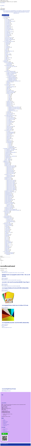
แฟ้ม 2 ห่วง (6, 237)
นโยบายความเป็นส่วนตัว (6, 431)
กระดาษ (4, 10)
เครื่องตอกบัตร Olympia (10, 170)
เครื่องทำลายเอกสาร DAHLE (11, 181)
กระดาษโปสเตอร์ (7, 34)
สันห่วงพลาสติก (9, 140)
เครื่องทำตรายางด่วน (8, 178)
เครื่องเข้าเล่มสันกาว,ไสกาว (9, 196)
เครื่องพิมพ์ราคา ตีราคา (10, 104)
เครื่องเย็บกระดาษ (9, 106)
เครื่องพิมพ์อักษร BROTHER (12, 78)
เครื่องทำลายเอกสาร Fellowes (11, 183)
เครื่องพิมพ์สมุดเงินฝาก (8, 194)
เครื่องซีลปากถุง (7, 163)
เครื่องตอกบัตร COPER (10, 167)
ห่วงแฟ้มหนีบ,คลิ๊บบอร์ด (11, 147)
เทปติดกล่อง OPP (7, 54)
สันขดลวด (8, 137)
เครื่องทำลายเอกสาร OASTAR (11, 188)
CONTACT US (5, 425)
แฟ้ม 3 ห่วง (6, 238)
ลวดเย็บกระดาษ (9, 93)
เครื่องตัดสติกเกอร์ (7, 177)
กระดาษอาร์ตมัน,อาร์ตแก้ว (8, 29)
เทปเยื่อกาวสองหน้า (8, 57)
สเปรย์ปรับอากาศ (9, 219)
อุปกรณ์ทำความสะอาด (10, 220)
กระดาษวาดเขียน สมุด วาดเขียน (11, 66)
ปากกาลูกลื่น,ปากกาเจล (10, 119)
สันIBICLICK (8, 136)
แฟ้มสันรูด (6, 245)
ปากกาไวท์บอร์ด (9, 124)
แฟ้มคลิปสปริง (7, 241)
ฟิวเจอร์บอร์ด (7, 155)
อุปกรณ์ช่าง (7, 222)
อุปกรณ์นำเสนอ (11, 12)
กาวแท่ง (6, 49)
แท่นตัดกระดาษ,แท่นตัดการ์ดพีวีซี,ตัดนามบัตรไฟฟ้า (12, 210)
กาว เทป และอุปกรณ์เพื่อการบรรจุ (8, 41)
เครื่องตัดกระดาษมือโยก (10, 175)
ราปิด (9, 96)
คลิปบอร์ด (6, 226)
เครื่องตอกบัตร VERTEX (10, 173)
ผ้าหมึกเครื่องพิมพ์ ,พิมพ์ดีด (9, 253)
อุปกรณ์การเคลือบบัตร (8, 62)
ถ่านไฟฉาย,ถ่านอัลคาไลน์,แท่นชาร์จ (11, 72)
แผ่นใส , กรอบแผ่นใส (8, 159)
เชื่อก (6, 53)
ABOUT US (4, 420)
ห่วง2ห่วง (9, 143)
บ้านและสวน (27, 12)
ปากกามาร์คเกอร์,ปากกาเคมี (11, 118)
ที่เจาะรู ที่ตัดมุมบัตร (9, 90)
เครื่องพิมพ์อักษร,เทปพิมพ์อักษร (11, 77)
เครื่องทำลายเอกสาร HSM (10, 185)
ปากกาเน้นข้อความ (9, 122)
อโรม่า (9, 97)
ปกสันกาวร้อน (9, 134)
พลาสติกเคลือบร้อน (9, 63)
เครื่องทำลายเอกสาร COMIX (11, 180)
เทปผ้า (6, 55)
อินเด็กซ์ (6, 236)
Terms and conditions (6, 424)
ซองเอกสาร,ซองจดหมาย (8, 37)
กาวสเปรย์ (6, 48)
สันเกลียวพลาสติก (9, 141)
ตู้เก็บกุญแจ (7, 213)
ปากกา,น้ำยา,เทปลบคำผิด (10, 117)
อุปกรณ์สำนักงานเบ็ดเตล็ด (9, 84)
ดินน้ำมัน (8, 67)
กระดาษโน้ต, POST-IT (8, 33)
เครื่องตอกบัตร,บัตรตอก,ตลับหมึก (10, 165)
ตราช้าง (9, 94)
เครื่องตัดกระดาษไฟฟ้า (10, 176)
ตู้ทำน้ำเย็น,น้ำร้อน (7, 162)
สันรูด (7, 139)
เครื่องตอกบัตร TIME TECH (11, 172)
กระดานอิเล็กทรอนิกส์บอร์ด (9, 150)
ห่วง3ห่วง (9, 144)
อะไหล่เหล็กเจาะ (9, 204)
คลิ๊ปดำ (8, 88)
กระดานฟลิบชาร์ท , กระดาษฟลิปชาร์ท (10, 149)
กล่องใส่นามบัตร (7, 42)
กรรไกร (8, 85)
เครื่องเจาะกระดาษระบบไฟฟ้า (9, 207)
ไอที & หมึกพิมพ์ (6, 12)
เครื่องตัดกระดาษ (7, 174)
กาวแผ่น (8, 131)
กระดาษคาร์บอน (7, 22)
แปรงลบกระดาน (9, 128)
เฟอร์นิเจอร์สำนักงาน (6, 211)
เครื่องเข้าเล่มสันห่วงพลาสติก (9, 199)
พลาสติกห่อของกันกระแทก (9, 51)
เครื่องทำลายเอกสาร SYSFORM (11, 189)
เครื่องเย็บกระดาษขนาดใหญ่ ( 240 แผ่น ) (14, 108)
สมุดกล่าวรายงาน (7, 234)
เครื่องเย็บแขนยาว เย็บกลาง (12, 110)
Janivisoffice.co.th (5, 443)
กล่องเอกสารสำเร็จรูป (8, 224)
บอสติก (9, 95)
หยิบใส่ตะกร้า (6, 290)
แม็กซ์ (9, 100)
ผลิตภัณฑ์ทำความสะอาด (8, 217)
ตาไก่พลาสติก (7, 230)
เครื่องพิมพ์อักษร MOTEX (12, 80)
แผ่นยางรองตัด (9, 114)
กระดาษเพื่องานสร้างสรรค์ (8, 31)
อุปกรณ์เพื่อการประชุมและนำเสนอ (8, 148)
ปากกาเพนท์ (8, 123)
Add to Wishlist (4, 271)
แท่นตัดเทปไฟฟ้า (9, 112)
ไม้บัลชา (8, 70)
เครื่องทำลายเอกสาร (8, 179)
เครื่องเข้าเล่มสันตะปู (8, 198)
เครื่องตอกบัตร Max (10, 169)
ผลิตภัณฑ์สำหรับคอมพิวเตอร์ (9, 252)
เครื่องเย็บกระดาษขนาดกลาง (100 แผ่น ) (14, 107)
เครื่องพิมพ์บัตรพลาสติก (8, 193)
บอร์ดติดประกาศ (7, 153)
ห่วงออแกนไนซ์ (10, 146)
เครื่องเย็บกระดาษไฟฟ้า (8, 208)
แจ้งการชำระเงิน (5, 430)
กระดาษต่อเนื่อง (7, 23)
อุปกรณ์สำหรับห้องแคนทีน (10, 221)
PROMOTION (5, 16)
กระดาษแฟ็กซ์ (7, 32)
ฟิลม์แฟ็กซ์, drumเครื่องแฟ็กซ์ (11, 73)
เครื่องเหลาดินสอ (9, 127)
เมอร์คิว (9, 98)
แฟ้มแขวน (6, 248)
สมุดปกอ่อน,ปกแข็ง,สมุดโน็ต (9, 39)
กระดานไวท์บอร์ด (7, 151)
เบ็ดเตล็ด (8, 111)
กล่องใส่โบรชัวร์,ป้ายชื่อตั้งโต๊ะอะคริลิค (10, 152)
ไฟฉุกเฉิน (8, 83)
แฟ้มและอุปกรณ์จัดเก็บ (26, 10)
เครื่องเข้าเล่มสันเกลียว (8, 200)
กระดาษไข (6, 36)
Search (1, 257)
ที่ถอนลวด (8, 89)
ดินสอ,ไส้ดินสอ (9, 116)
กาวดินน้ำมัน (7, 44)
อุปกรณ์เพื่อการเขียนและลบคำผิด (9, 115)
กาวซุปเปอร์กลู (7, 43)
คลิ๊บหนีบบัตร (8, 87)
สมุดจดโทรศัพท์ (7, 235)
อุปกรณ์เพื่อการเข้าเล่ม (8, 130)
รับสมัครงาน (4, 423)
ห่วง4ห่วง (9, 145)
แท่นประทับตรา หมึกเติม (10, 113)
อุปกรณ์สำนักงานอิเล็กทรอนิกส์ (9, 71)
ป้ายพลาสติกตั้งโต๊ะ (8, 154)
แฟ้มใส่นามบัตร (7, 250)
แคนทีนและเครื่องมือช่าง (21, 12)
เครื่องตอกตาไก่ (7, 164)
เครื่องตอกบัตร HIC (9, 168)
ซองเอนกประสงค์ (7, 229)
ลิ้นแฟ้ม (6, 233)
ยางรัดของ (6, 52)
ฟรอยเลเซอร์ (8, 64)
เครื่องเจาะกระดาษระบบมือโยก (9, 203)
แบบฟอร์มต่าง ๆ (7, 40)
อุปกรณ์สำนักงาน (19, 10)
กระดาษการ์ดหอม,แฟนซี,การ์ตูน (9, 21)
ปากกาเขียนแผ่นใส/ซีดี (10, 121)
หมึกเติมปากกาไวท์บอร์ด (10, 126)
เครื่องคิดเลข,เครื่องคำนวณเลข (11, 75)
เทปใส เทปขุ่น (7, 59)
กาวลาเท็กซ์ (6, 46)
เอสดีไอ (9, 99)
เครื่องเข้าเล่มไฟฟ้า (7, 201)
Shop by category (5, 15)
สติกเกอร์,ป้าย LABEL (8, 38)
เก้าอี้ (6, 215)
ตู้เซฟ (6, 214)
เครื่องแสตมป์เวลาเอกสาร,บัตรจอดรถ (10, 209)
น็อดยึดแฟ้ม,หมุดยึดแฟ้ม (10, 132)
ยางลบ (8, 125)
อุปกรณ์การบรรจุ (8, 10)
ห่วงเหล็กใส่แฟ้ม (9, 142)
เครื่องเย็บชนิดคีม (10, 109)
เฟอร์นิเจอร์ (16, 12)
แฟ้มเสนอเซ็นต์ (7, 247)
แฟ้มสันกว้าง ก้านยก (8, 244)
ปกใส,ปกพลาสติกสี (9, 135)
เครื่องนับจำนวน (9, 103)
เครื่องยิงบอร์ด (9, 105)
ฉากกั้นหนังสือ (7, 227)
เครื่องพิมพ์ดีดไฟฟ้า (8, 192)
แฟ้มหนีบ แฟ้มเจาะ (7, 246)
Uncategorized (6, 17)
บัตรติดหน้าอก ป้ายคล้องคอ (11, 91)
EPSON (8, 254)
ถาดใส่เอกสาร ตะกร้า (8, 232)
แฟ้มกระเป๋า (6, 240)
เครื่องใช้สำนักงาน (14, 10)
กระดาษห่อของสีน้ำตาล (8, 28)
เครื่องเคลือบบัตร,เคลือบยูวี (9, 202)
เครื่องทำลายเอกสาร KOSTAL (11, 187)
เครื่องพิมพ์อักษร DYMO (11, 79)
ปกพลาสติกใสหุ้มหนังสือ (10, 133)
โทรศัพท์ (8, 82)
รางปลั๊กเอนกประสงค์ (10, 74)
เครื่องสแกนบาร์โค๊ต (9, 81)
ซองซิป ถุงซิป (7, 228)
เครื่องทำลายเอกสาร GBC (10, 184)
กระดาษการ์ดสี (7, 20)
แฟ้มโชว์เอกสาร (7, 249)
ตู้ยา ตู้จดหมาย (7, 212)
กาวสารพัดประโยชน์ (8, 47)
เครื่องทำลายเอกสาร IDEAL (11, 186)
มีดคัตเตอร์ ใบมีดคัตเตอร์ (10, 92)
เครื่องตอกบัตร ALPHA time (11, 166)
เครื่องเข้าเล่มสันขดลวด (8, 197)
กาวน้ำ (6, 45)
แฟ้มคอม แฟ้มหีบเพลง (8, 242)
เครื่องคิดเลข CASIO (11, 76)
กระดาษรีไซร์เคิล (7, 26)
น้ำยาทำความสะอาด (9, 218)
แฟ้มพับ (6, 243)
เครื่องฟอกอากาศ (16, 13)
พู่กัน (7, 68)
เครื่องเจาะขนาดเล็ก (9, 205)
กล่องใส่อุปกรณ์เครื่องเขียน (10, 86)
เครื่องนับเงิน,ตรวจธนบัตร (8, 190)
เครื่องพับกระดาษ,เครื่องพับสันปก (9, 191)
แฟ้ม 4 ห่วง (7, 239)
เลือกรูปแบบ (6, 278)
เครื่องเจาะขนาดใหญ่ (9, 206)
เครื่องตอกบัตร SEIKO (10, 171)
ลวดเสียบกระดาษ (9, 101)
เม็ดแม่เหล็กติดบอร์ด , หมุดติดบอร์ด (10, 156)
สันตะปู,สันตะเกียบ (9, 138)
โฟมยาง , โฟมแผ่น (7, 160)
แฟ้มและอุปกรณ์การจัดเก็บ (7, 223)
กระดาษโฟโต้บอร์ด (7, 35)
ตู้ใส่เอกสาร (6, 231)
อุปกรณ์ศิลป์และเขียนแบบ (8, 65)
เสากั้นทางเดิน (7, 158)
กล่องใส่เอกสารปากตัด (8, 225)
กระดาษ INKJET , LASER (8, 19)
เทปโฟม (6, 58)
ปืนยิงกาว (6, 50)
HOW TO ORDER (5, 421)
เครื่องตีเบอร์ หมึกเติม (10, 102)
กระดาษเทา (6, 30)
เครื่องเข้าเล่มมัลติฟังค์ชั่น (8, 195)
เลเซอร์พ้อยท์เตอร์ (7, 157)
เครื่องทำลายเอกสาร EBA (10, 182)
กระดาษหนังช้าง (7, 27)
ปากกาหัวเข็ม (8, 120)
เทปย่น (6, 56)
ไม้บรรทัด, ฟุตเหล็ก (9, 129)
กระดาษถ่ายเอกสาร (8, 24)
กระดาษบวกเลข (7, 25)
